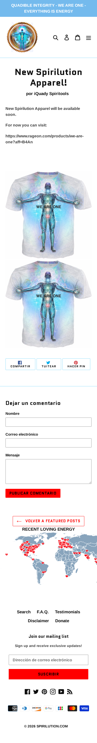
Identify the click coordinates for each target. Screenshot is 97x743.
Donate (62, 621)
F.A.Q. (43, 612)
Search (24, 612)
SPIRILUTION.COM (52, 726)
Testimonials (67, 612)
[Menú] (88, 37)
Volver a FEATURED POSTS (52, 521)
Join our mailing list (49, 636)
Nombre (12, 413)
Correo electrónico (21, 434)
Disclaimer (38, 621)
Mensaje (12, 455)
